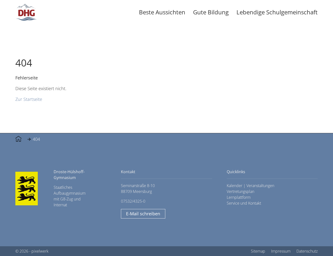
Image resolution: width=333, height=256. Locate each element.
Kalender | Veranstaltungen (250, 185)
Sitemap (258, 251)
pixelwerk (40, 251)
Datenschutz (307, 251)
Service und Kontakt (244, 203)
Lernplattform (239, 197)
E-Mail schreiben (143, 214)
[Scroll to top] (318, 241)
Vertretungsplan (240, 191)
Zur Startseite (28, 99)
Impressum (281, 251)
